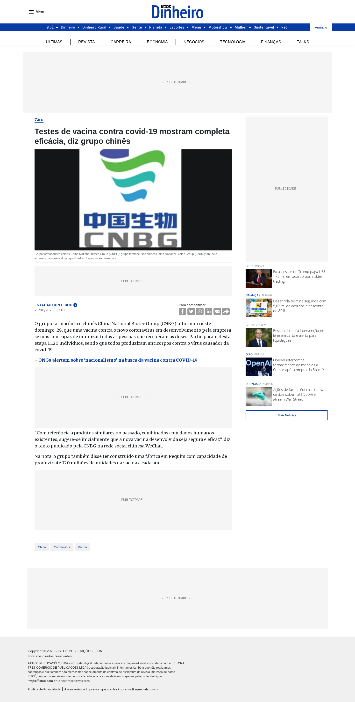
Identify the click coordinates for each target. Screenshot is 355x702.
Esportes (177, 27)
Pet (284, 27)
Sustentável (264, 27)
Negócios (194, 42)
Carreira (121, 42)
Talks (303, 42)
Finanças (271, 42)
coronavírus (62, 547)
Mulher (241, 27)
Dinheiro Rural (94, 27)
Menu (196, 27)
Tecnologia (232, 42)
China (42, 547)
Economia (157, 42)
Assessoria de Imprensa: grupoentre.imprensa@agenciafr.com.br (111, 689)
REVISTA (86, 42)
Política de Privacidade (44, 689)
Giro (39, 119)
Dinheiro (68, 27)
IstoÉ (49, 27)
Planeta (155, 27)
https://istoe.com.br (43, 681)
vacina (82, 547)
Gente (137, 27)
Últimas (54, 42)
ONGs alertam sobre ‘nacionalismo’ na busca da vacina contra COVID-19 (118, 360)
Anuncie (321, 27)
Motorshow (217, 27)
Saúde (119, 27)
